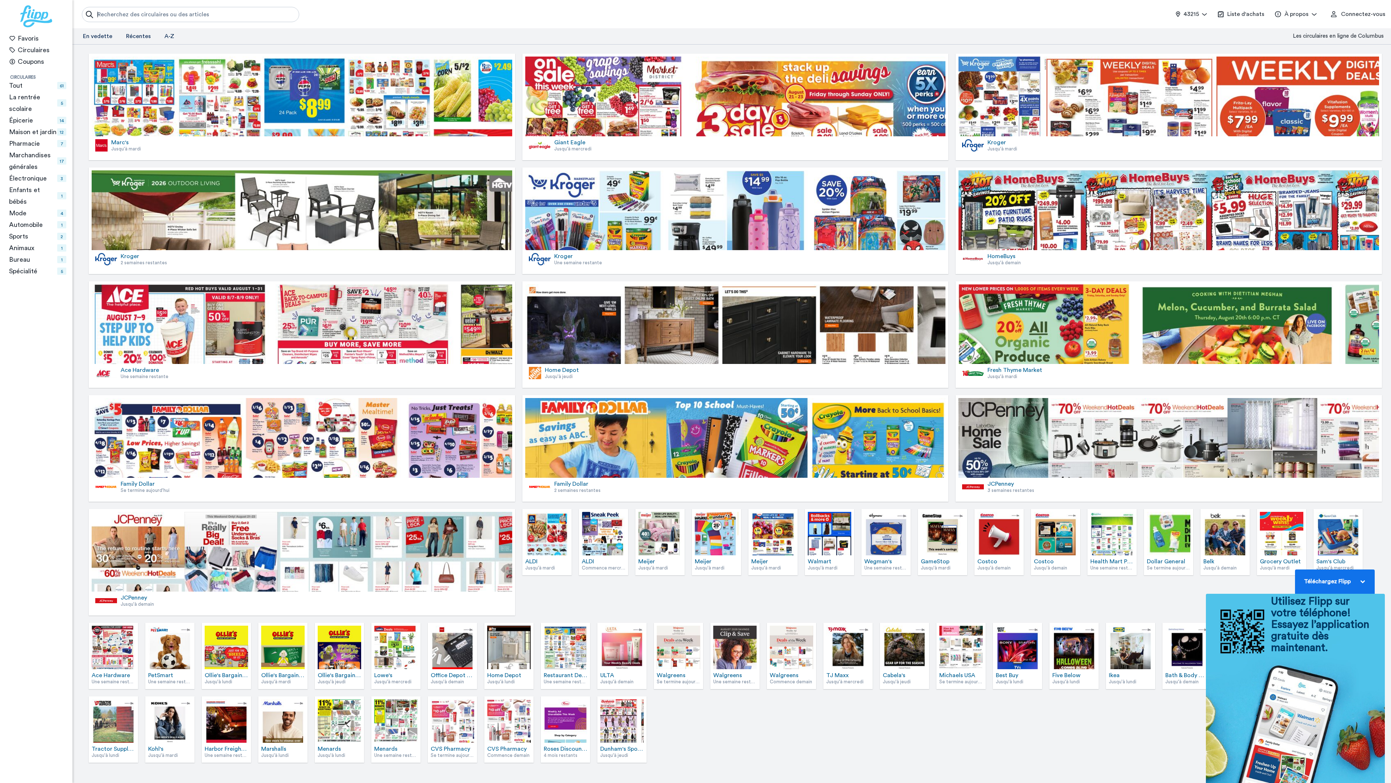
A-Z (169, 36)
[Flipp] (36, 16)
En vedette (97, 36)
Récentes (138, 36)
